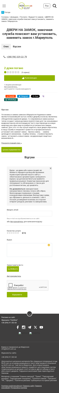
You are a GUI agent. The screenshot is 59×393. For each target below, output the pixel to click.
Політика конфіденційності (11, 386)
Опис (6, 46)
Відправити (17, 295)
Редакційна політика (19, 388)
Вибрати (14, 269)
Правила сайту (28, 386)
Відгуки (17, 46)
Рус (47, 6)
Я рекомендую (30, 78)
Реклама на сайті (8, 317)
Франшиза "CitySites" (9, 320)
